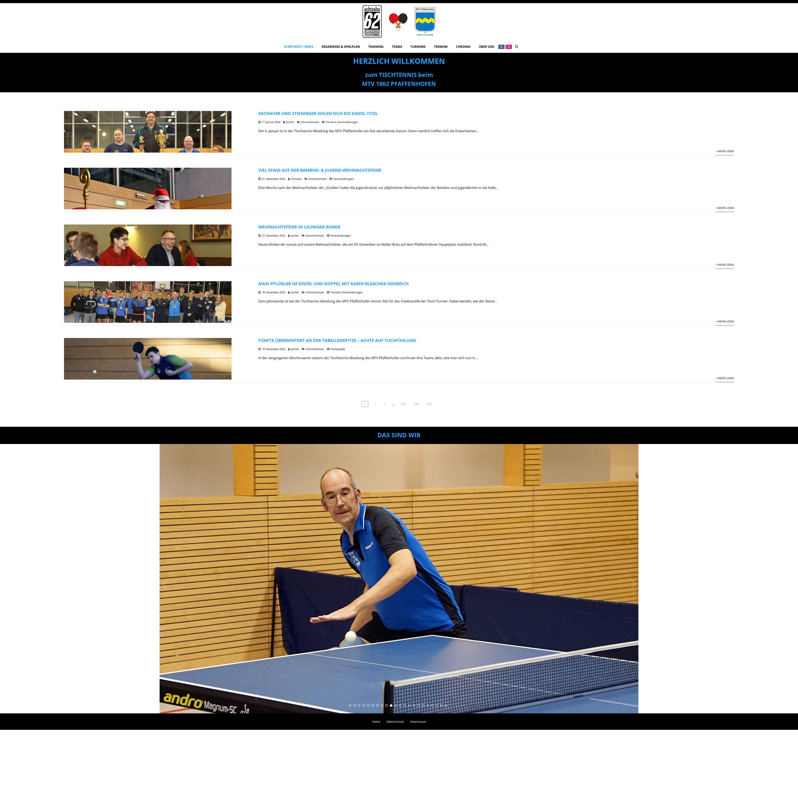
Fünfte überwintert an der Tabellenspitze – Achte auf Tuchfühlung (337, 340)
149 (415, 404)
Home (376, 722)
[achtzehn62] (399, 38)
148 (402, 404)
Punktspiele (337, 349)
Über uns (486, 46)
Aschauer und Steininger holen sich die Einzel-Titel (318, 113)
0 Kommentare (310, 122)
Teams (397, 46)
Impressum (418, 722)
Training (376, 46)
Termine (441, 46)
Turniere (418, 46)
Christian (296, 179)
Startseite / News (298, 46)
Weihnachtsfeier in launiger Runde (299, 227)
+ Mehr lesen (725, 151)
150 (428, 404)
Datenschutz (395, 722)
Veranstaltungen (347, 122)
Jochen (290, 122)
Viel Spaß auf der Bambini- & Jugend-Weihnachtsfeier (319, 170)
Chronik (463, 46)
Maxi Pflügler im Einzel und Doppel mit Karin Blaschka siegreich (333, 283)
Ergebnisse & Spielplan (341, 46)
